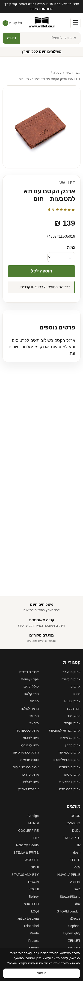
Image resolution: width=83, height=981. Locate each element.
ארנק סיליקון (72, 774)
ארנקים (75, 686)
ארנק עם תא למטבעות (64, 730)
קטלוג (57, 72)
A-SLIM (75, 882)
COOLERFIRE (28, 830)
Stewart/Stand (70, 896)
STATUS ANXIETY (25, 874)
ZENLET (74, 940)
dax (77, 904)
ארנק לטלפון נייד (27, 730)
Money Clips (30, 679)
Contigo (33, 816)
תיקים (76, 694)
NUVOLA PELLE (68, 874)
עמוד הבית (73, 72)
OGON (75, 816)
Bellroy (34, 896)
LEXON (33, 882)
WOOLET (32, 860)
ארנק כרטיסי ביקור (26, 767)
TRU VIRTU (71, 838)
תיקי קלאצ (31, 694)
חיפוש (11, 38)
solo (77, 889)
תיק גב (34, 723)
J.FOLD (75, 860)
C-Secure (73, 823)
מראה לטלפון (30, 708)
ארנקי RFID (72, 701)
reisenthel (31, 926)
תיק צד (34, 716)
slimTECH (31, 904)
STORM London (68, 911)
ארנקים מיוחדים (69, 767)
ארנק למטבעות (69, 782)
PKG (77, 867)
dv (78, 845)
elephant (74, 926)
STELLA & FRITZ (26, 852)
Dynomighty (71, 933)
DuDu (76, 830)
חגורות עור (73, 708)
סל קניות (13, 23)
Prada (34, 933)
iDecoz (75, 918)
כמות (71, 247)
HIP (36, 838)
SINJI (35, 867)
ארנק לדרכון (30, 774)
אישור (41, 973)
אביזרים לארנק (28, 789)
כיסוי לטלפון (31, 782)
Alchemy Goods (27, 845)
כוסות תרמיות (29, 760)
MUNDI (33, 823)
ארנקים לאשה (71, 679)
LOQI (35, 911)
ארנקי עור (73, 716)
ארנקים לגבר (71, 672)
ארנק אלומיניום (70, 738)
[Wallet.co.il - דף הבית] (41, 23)
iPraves (33, 940)
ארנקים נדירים (29, 672)
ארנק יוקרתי (72, 723)
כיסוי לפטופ (31, 738)
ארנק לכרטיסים (69, 789)
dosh (76, 852)
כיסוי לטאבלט (29, 745)
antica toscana (28, 918)
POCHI (34, 889)
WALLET (67, 183)
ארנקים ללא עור (69, 752)
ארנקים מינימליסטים (66, 760)
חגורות (34, 701)
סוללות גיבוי (31, 686)
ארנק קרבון (72, 745)
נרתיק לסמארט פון (26, 752)
